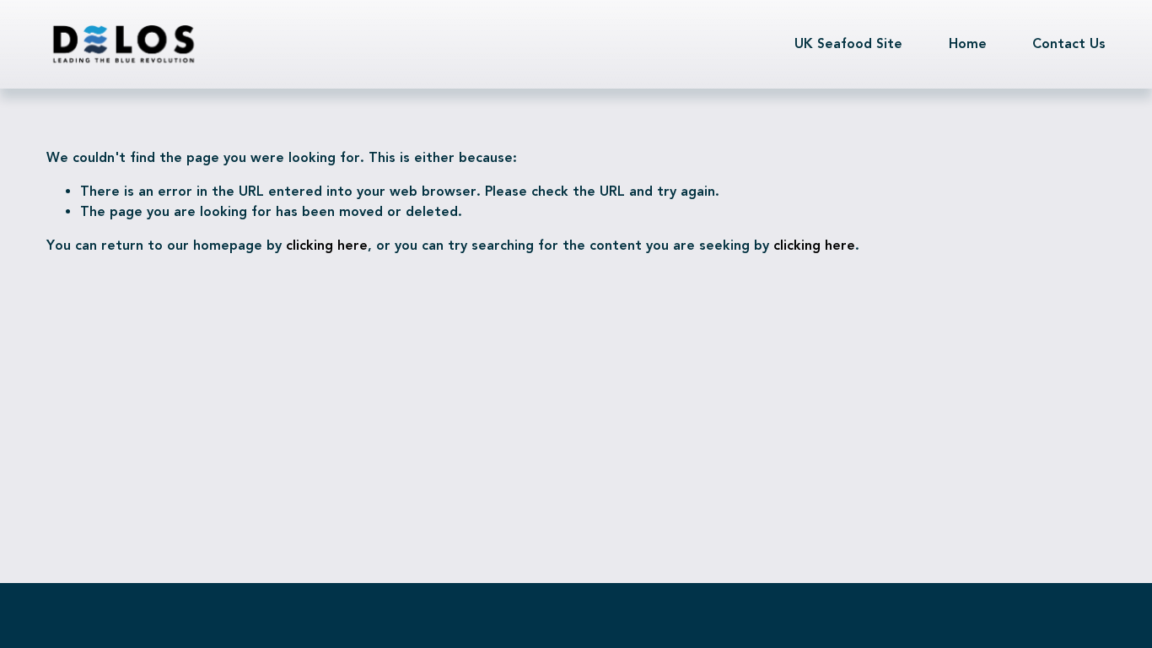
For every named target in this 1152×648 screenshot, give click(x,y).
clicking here (327, 245)
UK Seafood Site (848, 43)
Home (968, 43)
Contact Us (1069, 43)
